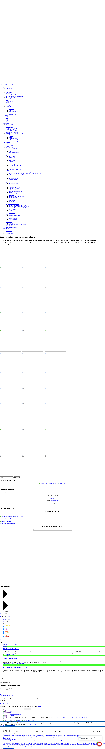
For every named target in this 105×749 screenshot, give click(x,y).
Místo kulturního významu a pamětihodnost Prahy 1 (20, 172)
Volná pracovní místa (10, 97)
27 (0, 613)
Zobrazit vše (7, 624)
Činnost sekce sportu (13, 183)
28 (2, 613)
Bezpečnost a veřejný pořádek (12, 204)
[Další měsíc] (5, 610)
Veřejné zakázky (9, 98)
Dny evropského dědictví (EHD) (13, 141)
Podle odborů (9, 231)
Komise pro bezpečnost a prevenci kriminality (19, 206)
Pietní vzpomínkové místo (11, 227)
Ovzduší (10, 198)
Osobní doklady (9, 101)
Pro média (8, 93)
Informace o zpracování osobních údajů (15, 96)
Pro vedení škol (12, 164)
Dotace (10, 192)
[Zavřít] (101, 737)
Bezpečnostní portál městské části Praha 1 (18, 207)
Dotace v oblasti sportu (14, 184)
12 (3, 616)
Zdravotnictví (9, 222)
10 (0, 616)
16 (9, 616)
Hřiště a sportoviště (13, 193)
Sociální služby (12, 216)
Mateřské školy (12, 159)
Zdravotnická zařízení (13, 223)
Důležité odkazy (12, 220)
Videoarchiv (11, 202)
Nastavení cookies (14, 715)
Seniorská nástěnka (13, 218)
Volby (7, 100)
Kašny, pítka (11, 195)
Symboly (11, 136)
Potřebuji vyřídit (6, 228)
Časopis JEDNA (9, 143)
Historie (10, 137)
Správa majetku (9, 147)
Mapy (10, 110)
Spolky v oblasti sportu (14, 188)
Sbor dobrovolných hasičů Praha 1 (16, 211)
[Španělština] (6, 714)
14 (6, 616)
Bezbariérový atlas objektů (15, 215)
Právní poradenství (13, 219)
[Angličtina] (6, 710)
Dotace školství (12, 156)
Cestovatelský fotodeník (10, 658)
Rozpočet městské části (11, 125)
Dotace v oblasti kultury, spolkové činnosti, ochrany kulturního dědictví (25, 173)
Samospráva (5, 115)
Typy (10, 105)
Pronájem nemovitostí (13, 111)
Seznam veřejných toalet (11, 145)
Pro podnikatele (9, 124)
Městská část (6, 123)
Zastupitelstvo (9, 116)
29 (3, 613)
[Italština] (5, 715)
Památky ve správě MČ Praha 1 (16, 181)
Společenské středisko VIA (15, 169)
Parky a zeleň (12, 200)
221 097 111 (53, 498)
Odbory (10, 103)
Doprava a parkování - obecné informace (18, 154)
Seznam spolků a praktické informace (17, 168)
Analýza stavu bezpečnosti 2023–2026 (17, 205)
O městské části (9, 134)
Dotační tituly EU (10, 129)
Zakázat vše (7, 725)
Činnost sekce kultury (13, 178)
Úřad (4, 87)
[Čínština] (5, 717)
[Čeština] (5, 720)
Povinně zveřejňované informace (13, 94)
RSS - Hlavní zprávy (85, 717)
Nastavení (2, 725)
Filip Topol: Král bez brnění (11, 649)
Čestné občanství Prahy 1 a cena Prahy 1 (15, 133)
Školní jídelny (12, 160)
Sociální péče (9, 214)
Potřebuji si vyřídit (7, 695)
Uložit (1, 748)
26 (3, 619)
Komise (7, 120)
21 (6, 618)
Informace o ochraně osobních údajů (71, 717)
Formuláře (8, 102)
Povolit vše (12, 725)
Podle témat (8, 229)
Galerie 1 (11, 175)
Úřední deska (9, 92)
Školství (7, 155)
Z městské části (9, 233)
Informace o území (13, 138)
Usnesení (8, 121)
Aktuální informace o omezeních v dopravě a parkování (21, 150)
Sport (7, 182)
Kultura (7, 170)
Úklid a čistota (12, 201)
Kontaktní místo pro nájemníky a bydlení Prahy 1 (17, 224)
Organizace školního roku (14, 163)
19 (3, 618)
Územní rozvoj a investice (11, 128)
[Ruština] (5, 716)
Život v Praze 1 (6, 142)
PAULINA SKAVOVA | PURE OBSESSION (16, 667)
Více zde (40, 706)
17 (0, 618)
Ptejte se (10, 112)
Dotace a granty (9, 127)
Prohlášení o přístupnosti (15, 714)
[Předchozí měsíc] (5, 598)
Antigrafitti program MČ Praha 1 (16, 191)
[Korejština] (6, 719)
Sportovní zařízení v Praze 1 (15, 187)
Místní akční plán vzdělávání (15, 165)
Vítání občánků (9, 225)
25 (2, 619)
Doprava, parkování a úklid (12, 148)
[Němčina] (5, 711)
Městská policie (12, 209)
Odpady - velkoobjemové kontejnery (17, 196)
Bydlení (7, 146)
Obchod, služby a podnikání (12, 130)
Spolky (7, 166)
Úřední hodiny (9, 88)
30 (9, 619)
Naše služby (8, 106)
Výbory (7, 119)
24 (0, 619)
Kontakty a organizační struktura (13, 89)
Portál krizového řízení (14, 107)
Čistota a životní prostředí (11, 189)
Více (1, 639)
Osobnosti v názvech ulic (14, 139)
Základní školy (12, 157)
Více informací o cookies (31, 724)
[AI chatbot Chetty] (99, 744)
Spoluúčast (11, 186)
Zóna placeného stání (13, 151)
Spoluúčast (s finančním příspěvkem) (17, 174)
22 (8, 618)
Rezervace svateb (12, 114)
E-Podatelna (11, 109)
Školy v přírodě (12, 161)
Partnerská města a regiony (12, 132)
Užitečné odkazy (12, 213)
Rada (7, 118)
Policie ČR (11, 210)
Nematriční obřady (13, 179)
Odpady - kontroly (13, 197)
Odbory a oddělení (10, 91)
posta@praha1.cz (54, 500)
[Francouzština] (6, 712)
